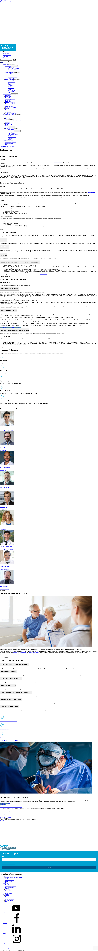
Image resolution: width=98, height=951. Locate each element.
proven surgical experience (34, 652)
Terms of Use (5, 945)
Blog (4, 57)
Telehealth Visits (11, 78)
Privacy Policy (6, 948)
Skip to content (3, 0)
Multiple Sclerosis (9, 106)
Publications (7, 118)
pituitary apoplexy (43, 274)
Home (1, 146)
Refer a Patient (11, 129)
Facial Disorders (8, 101)
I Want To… (8, 66)
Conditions (10, 73)
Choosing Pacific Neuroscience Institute (13, 120)
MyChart (10, 83)
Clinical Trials (8, 115)
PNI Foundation (8, 124)
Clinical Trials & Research (8, 114)
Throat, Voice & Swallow (10, 113)
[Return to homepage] (49, 845)
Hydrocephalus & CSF (10, 103)
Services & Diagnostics (13, 75)
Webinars (10, 92)
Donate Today (3, 820)
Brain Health (8, 95)
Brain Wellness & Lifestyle (11, 97)
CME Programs (11, 133)
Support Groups (11, 90)
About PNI (5, 119)
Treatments (10, 74)
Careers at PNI (11, 132)
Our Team (7, 122)
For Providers (5, 126)
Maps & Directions (9, 143)
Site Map (4, 946)
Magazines (10, 85)
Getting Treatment (9, 72)
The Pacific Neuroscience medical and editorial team (11, 807)
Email (3, 856)
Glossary (10, 84)
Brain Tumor (8, 96)
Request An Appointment (13, 68)
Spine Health (8, 110)
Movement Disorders (9, 105)
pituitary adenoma (58, 162)
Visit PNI (10, 139)
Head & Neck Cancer (9, 102)
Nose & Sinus (8, 108)
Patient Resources (9, 79)
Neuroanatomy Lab (12, 137)
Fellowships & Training (13, 134)
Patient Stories (11, 88)
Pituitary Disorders (9, 109)
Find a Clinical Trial (12, 69)
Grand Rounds (11, 135)
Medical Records (11, 82)
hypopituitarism (91, 192)
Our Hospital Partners (9, 123)
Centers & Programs (7, 94)
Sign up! (49, 867)
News (6, 125)
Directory (7, 144)
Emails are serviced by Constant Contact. (8, 864)
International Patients (7, 55)
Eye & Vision (8, 100)
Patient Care (5, 64)
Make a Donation (11, 70)
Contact (4, 140)
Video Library (11, 91)
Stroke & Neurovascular (10, 112)
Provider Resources (9, 130)
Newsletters (10, 86)
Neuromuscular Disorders (10, 107)
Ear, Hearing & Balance (10, 99)
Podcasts (10, 89)
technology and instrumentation (19, 652)
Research (7, 117)
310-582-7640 (6, 53)
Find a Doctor (6, 56)
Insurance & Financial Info (13, 80)
